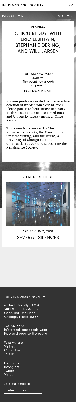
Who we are (13, 343)
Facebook (11, 363)
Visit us (9, 346)
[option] (38, 58)
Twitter (9, 371)
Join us (9, 354)
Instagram (11, 367)
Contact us (12, 350)
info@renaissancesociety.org (25, 330)
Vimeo (9, 375)
